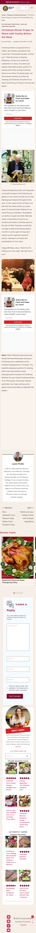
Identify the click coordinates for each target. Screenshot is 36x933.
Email (10, 669)
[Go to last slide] (2, 564)
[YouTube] (8, 930)
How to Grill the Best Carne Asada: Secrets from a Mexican (24, 892)
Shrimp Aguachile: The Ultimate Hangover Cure (24, 785)
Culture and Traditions (11, 24)
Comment (12, 626)
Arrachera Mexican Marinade (23, 857)
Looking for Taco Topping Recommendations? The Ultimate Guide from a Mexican (11, 857)
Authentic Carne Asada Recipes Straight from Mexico (11, 785)
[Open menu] (32, 7)
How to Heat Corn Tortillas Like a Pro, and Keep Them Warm (11, 814)
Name (11, 659)
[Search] (27, 756)
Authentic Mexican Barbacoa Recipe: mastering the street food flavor (25, 820)
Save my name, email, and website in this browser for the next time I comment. (18, 688)
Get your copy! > (18, 2)
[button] (7, 778)
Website (11, 680)
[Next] (33, 564)
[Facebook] (8, 917)
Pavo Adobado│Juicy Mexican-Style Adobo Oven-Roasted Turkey (8, 516)
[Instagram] (8, 921)
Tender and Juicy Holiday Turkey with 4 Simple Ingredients (27, 515)
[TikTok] (8, 926)
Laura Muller (7, 41)
